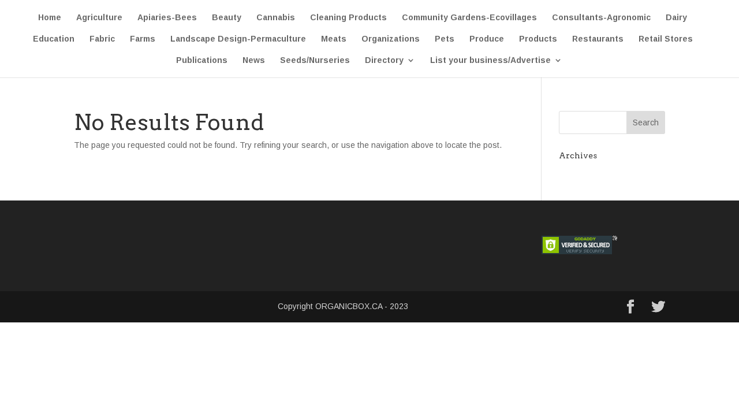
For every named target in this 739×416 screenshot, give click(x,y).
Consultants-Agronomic (601, 17)
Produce (486, 39)
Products (538, 39)
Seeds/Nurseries (315, 60)
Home (49, 17)
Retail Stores (666, 39)
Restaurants (598, 39)
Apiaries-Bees (167, 17)
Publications (201, 60)
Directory (384, 60)
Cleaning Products (348, 17)
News (253, 60)
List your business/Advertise (490, 60)
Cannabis (275, 17)
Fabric (102, 39)
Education (53, 39)
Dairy (676, 17)
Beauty (226, 17)
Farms (142, 39)
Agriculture (99, 17)
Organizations (390, 39)
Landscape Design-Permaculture (238, 39)
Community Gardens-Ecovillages (469, 17)
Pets (444, 39)
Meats (333, 39)
